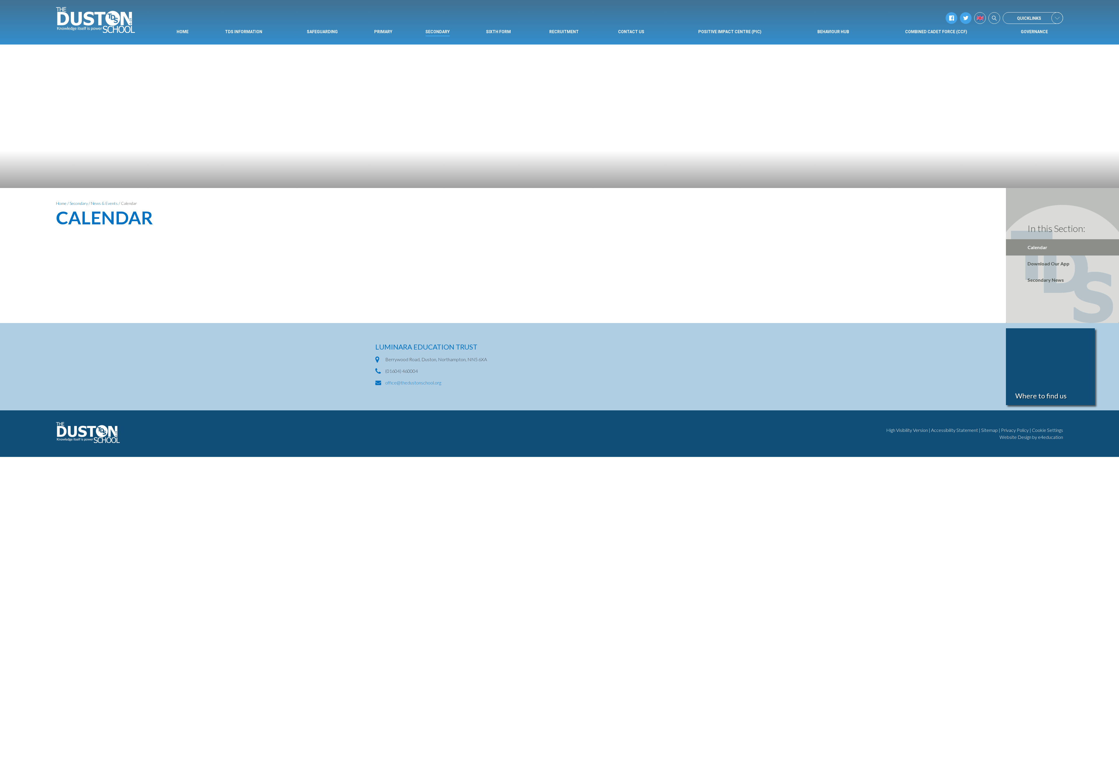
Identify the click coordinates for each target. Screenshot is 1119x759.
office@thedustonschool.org (413, 382)
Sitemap (989, 430)
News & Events (104, 203)
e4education (1050, 437)
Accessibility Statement (954, 430)
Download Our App (1048, 263)
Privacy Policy (1015, 430)
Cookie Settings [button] (1047, 430)
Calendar (129, 203)
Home (61, 203)
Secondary (79, 203)
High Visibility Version (907, 430)
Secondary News (1045, 280)
